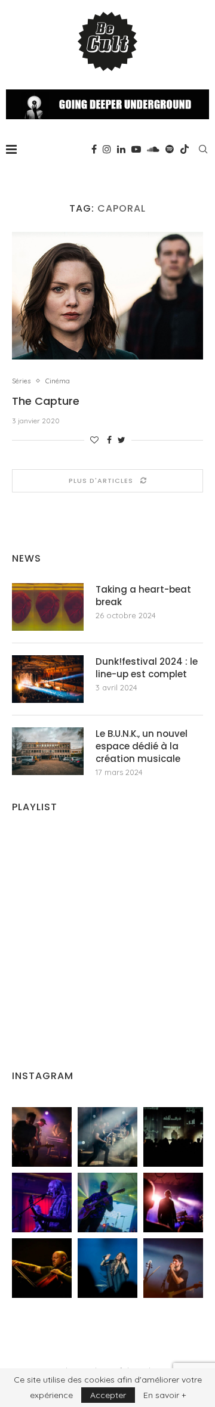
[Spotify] (169, 149)
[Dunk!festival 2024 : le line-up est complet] (48, 679)
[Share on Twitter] (121, 440)
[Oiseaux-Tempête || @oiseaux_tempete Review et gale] (173, 1202)
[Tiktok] (184, 149)
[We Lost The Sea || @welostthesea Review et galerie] (107, 1137)
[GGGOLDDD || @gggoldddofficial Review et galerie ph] (107, 1268)
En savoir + (164, 1395)
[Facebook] (94, 149)
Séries (21, 381)
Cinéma (57, 381)
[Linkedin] (121, 149)
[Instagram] (107, 149)
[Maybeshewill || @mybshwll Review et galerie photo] (42, 1137)
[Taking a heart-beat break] (48, 607)
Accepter (108, 1395)
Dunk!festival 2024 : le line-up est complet (147, 667)
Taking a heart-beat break (143, 595)
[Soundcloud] (153, 149)
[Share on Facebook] (109, 440)
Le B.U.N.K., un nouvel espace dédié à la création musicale (142, 746)
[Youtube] (136, 149)
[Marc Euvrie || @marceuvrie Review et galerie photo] (42, 1268)
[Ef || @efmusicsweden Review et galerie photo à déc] (173, 1268)
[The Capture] (107, 295)
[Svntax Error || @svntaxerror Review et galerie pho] (42, 1202)
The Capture (45, 400)
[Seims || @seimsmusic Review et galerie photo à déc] (107, 1202)
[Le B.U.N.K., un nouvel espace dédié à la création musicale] (48, 751)
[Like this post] (94, 440)
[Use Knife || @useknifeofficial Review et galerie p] (173, 1137)
